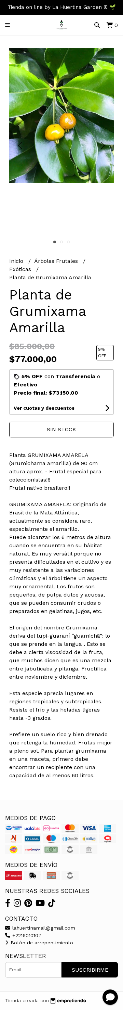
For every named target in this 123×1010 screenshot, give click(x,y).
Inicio (17, 261)
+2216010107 (26, 935)
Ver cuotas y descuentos (44, 408)
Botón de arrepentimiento (41, 942)
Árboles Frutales (57, 261)
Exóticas (21, 269)
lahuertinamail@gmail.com (43, 928)
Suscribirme (90, 970)
